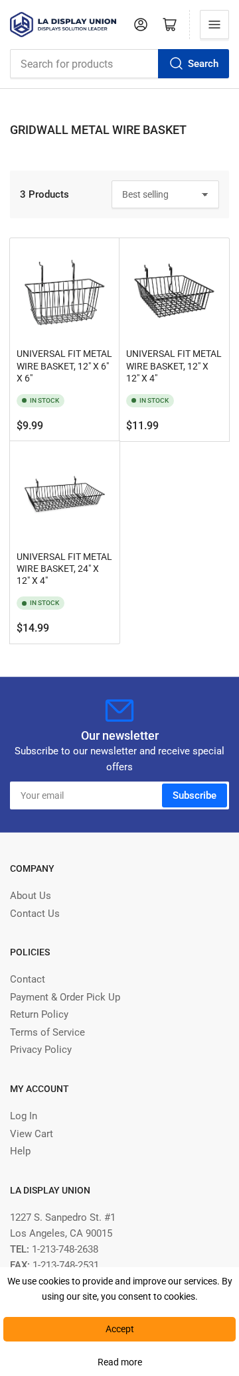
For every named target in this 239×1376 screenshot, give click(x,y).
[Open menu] (214, 24)
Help (20, 1151)
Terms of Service (47, 1032)
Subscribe (194, 795)
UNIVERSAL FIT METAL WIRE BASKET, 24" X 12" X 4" (64, 568)
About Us (30, 896)
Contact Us (35, 914)
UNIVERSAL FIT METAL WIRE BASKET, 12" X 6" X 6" (64, 365)
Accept (120, 1329)
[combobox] (119, 63)
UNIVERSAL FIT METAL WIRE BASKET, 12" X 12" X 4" (174, 365)
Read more (120, 1362)
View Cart (31, 1134)
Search (203, 64)
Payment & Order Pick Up (65, 997)
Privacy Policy (41, 1050)
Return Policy (39, 1014)
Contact (27, 979)
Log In (23, 1116)
